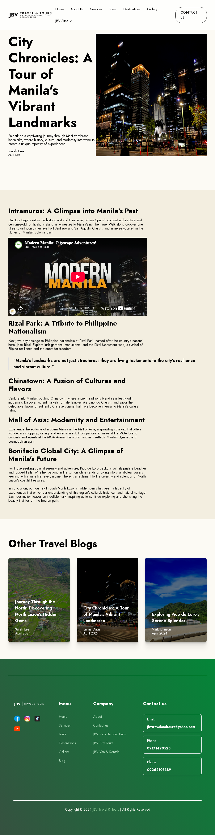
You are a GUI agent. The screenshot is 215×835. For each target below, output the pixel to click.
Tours (113, 9)
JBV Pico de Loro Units (109, 734)
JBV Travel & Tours (105, 809)
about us (77, 9)
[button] (64, 21)
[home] (30, 15)
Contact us (100, 725)
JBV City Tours (103, 743)
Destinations (131, 9)
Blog (62, 760)
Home (59, 9)
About (97, 716)
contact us (189, 15)
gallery (152, 9)
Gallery (64, 751)
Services (96, 9)
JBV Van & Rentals (106, 751)
